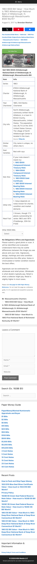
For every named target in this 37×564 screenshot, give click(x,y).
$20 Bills (5, 429)
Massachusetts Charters (16, 299)
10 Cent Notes (8, 457)
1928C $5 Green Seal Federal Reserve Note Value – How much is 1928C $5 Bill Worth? (18, 507)
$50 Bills (5, 432)
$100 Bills (6, 435)
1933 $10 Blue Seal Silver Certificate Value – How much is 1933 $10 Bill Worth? (17, 487)
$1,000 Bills (7, 442)
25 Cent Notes (8, 464)
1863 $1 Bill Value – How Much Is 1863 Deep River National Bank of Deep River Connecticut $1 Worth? (18, 523)
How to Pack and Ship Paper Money (17, 481)
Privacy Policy (8, 493)
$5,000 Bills (7, 445)
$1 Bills (5, 416)
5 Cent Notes (7, 454)
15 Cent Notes (8, 460)
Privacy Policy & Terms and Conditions (14, 552)
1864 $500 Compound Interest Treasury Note (21, 173)
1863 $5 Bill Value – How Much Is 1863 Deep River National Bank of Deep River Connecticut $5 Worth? (18, 515)
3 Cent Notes (7, 451)
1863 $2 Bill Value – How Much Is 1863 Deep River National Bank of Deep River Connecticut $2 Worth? (18, 532)
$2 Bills (5, 420)
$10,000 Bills (7, 448)
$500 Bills (6, 438)
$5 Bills (5, 423)
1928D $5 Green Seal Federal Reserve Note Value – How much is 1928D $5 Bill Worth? (18, 498)
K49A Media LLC (21, 558)
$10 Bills (5, 426)
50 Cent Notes (8, 467)
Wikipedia (21, 139)
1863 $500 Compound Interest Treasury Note (21, 165)
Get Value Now (12, 51)
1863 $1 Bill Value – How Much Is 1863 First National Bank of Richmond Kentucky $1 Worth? (18, 318)
